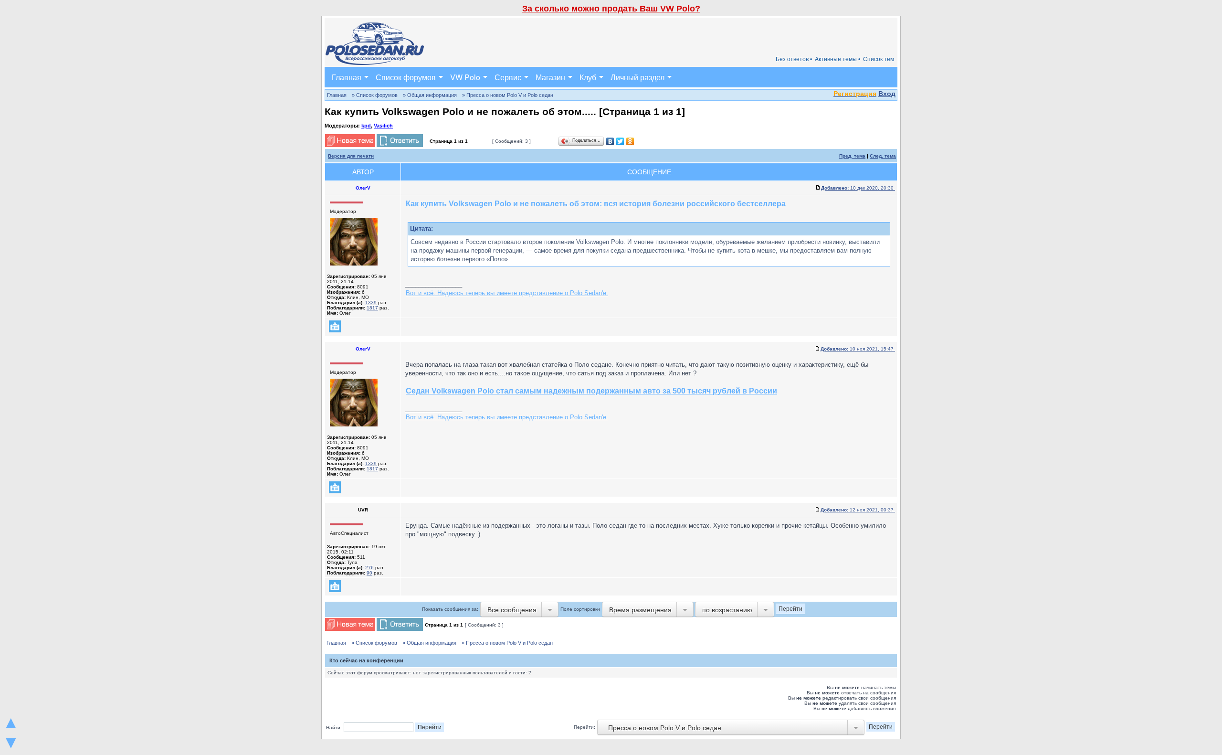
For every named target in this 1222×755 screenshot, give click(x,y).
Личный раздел (637, 77)
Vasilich (383, 125)
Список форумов (406, 77)
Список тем (878, 59)
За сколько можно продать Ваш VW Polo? (611, 8)
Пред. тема (852, 156)
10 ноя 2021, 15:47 (858, 348)
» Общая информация (430, 95)
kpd (366, 125)
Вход (886, 93)
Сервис (508, 77)
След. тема (883, 156)
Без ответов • (794, 59)
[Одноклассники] (630, 141)
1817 (372, 307)
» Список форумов (375, 95)
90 (369, 572)
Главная (346, 77)
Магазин (550, 77)
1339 (371, 302)
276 (369, 567)
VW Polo (465, 77)
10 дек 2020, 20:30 (858, 188)
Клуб (587, 77)
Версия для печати (351, 156)
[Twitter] (620, 141)
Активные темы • (837, 59)
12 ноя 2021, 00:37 (858, 509)
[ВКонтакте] (610, 141)
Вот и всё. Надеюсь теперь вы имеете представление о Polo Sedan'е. (507, 293)
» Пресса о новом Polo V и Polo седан (507, 95)
